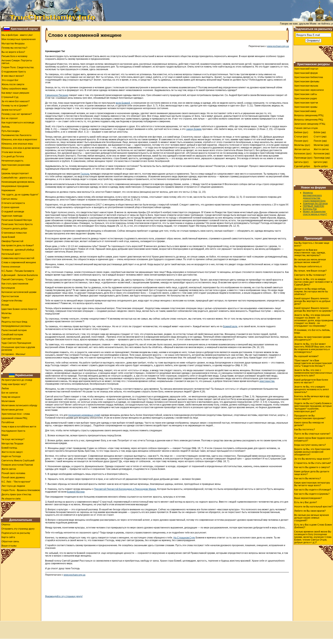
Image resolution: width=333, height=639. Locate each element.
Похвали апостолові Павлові (17, 464)
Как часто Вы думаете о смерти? (312, 467)
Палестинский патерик (14, 330)
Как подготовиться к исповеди (18, 122)
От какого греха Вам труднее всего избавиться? (313, 439)
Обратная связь (10, 541)
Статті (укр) (320, 136)
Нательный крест (11, 254)
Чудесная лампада (12, 215)
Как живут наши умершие (15, 93)
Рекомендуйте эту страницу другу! (63, 596)
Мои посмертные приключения (19, 39)
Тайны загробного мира (14, 88)
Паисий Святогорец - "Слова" (18, 279)
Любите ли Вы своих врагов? (310, 511)
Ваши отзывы (9, 545)
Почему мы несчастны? (14, 47)
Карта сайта (8, 537)
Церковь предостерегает (15, 173)
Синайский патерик (12, 334)
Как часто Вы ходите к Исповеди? (312, 489)
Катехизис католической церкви (19, 292)
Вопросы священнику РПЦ (308, 115)
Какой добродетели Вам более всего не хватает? (311, 381)
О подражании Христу (14, 71)
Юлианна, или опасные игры (17, 143)
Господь (85, 173)
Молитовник (8, 401)
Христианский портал (24, 28)
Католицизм (8, 288)
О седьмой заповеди (13, 211)
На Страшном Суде (184, 537)
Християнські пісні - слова (16, 414)
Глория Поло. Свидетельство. (18, 67)
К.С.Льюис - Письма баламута (18, 271)
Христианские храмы (305, 107)
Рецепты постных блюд (14, 321)
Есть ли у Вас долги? (305, 502)
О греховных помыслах (14, 232)
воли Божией (123, 103)
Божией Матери (76, 491)
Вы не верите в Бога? (13, 52)
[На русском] (6, 28)
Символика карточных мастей (18, 258)
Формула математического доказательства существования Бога (314, 196)
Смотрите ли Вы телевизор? (310, 275)
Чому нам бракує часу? (14, 384)
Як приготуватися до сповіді (17, 380)
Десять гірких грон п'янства (16, 494)
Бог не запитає (10, 392)
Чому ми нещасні (11, 397)
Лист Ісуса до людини (13, 486)
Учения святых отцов (306, 128)
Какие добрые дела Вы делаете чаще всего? (311, 473)
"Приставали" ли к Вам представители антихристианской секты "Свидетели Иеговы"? (313, 363)
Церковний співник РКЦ (14, 418)
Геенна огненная (11, 266)
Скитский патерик (11, 338)
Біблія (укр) (320, 132)
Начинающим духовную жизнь (18, 182)
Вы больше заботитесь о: (308, 266)
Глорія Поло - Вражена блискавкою (21, 490)
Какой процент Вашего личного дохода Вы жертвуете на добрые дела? (312, 301)
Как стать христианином (15, 283)
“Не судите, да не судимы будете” (20, 194)
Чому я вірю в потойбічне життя (19, 426)
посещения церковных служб (84, 415)
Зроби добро (321, 166)
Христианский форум (306, 73)
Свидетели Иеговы (12, 300)
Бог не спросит (10, 118)
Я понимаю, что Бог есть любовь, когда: (312, 331)
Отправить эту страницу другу (18, 528)
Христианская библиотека (308, 77)
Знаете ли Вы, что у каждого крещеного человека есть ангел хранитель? (311, 389)
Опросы (6, 524)
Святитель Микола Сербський (18, 460)
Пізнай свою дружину (13, 477)
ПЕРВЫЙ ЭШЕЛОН (313, 206)
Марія (5, 435)
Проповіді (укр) (322, 157)
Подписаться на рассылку (16, 533)
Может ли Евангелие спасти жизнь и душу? (315, 213)
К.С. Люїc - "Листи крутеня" (16, 481)
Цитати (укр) (320, 162)
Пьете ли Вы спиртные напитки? (312, 433)
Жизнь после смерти (13, 84)
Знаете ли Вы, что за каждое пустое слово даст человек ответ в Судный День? (313, 282)
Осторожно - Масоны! (13, 354)
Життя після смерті (12, 452)
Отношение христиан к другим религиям (18, 348)
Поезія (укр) (320, 141)
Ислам (5, 305)
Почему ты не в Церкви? (15, 105)
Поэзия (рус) (301, 141)
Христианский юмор (305, 111)
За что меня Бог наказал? (16, 101)
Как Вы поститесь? (304, 429)
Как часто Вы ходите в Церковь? (312, 494)
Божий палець (9, 447)
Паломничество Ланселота (16, 135)
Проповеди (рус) (303, 157)
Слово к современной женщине (19, 262)
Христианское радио (305, 98)
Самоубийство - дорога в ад (17, 177)
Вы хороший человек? (306, 356)
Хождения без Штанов (315, 203)
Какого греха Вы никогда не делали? (309, 424)
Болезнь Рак (310, 209)
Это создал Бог (10, 80)
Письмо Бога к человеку (14, 56)
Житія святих (9, 469)
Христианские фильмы (306, 81)
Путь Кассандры (10, 131)
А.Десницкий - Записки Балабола (20, 275)
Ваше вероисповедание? (308, 498)
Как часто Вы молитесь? (307, 478)
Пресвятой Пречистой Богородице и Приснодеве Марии (125, 489)
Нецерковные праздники (15, 186)
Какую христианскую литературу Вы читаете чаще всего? (312, 484)
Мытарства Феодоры (13, 43)
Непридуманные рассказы (16, 326)
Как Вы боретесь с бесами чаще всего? (311, 244)
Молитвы (7, 313)
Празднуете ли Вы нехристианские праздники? (309, 417)
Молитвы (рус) (302, 145)
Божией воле (230, 326)
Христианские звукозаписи (309, 90)
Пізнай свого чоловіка (13, 473)
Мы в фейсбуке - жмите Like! (17, 35)
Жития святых (302, 149)
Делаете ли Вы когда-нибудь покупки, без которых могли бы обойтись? (311, 292)
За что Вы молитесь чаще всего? (312, 458)
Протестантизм (10, 296)
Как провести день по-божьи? (18, 245)
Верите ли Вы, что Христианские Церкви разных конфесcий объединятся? (312, 452)
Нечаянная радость (12, 160)
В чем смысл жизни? (13, 76)
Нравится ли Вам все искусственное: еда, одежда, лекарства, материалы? (309, 253)
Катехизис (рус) (302, 153)
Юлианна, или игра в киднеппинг (19, 139)
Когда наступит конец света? (310, 445)
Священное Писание (56, 95)
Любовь (6, 126)
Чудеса (5, 317)
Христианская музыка (306, 85)
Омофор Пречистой (12, 241)
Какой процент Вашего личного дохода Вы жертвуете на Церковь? (313, 309)
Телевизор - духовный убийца (18, 249)
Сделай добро (302, 166)
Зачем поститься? (11, 109)
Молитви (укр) (321, 145)
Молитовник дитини (12, 409)
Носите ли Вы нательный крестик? (313, 506)
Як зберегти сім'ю (11, 498)
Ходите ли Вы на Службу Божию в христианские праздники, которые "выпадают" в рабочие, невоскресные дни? (313, 407)
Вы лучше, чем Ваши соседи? (310, 270)
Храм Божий (8, 237)
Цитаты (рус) (301, 162)
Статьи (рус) (301, 136)
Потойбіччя (8, 422)
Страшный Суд (10, 97)
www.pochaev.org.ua (278, 46)
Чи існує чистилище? (13, 439)
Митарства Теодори (12, 443)
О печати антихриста (13, 203)
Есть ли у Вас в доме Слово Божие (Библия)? (313, 526)
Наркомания (8, 190)
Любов (5, 388)
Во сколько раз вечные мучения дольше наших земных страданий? (311, 518)
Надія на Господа (11, 456)
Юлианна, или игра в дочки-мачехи (21, 148)
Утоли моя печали (12, 152)
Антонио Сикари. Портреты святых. (17, 62)
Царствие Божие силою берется (19, 309)
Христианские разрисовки (16, 165)
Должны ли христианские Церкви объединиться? (312, 338)
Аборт (5, 169)
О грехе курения (10, 207)
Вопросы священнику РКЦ (308, 119)
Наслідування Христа (13, 431)
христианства (266, 381)
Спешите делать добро (14, 228)
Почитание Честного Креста (17, 224)
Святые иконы (9, 199)
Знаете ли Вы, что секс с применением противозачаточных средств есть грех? (313, 373)
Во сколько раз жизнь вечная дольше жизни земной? (310, 261)
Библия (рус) (301, 132)
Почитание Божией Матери (17, 220)
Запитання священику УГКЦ (309, 124)
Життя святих (321, 149)
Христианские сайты (305, 94)
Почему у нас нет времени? (17, 114)
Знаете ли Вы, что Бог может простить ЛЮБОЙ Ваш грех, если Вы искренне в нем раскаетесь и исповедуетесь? (312, 348)
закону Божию (194, 129)
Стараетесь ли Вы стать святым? (312, 463)
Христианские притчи (306, 102)
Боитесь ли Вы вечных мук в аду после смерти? (311, 397)
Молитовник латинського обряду (19, 405)
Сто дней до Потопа (13, 156)
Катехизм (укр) (322, 153)
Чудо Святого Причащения (16, 343)
